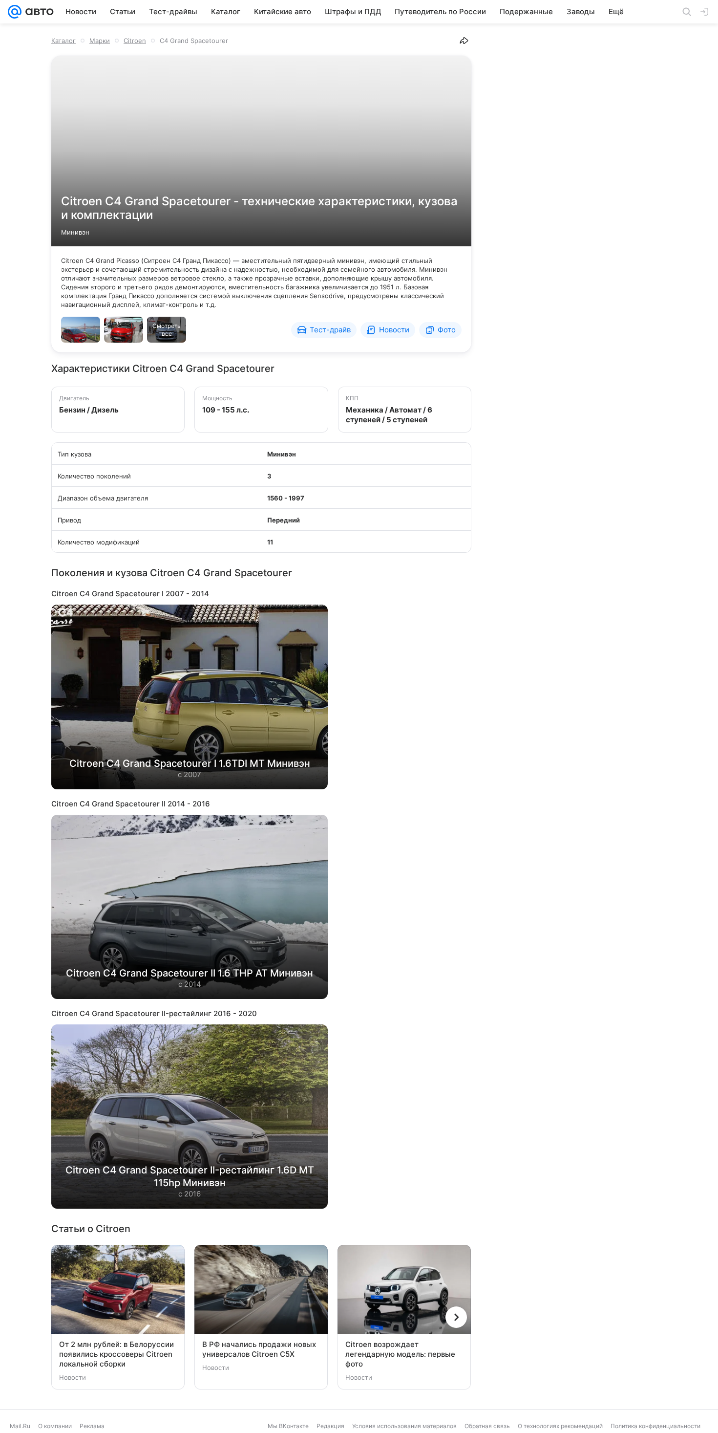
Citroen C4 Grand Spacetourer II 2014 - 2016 (130, 803)
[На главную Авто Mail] (37, 11)
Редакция (330, 1426)
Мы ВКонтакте (288, 1426)
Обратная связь (487, 1426)
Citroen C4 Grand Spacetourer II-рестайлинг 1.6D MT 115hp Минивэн (189, 1176)
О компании (55, 1426)
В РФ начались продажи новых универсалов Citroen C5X (259, 1349)
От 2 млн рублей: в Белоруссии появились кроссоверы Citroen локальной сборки (116, 1354)
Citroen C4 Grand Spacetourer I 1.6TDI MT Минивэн (189, 763)
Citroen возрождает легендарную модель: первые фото (400, 1354)
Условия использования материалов (404, 1426)
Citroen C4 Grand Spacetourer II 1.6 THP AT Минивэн (189, 973)
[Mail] (14, 11)
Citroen (135, 40)
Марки (99, 40)
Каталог (63, 40)
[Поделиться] (464, 40)
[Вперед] (456, 1317)
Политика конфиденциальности (655, 1426)
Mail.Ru (20, 1426)
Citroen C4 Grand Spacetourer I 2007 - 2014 (130, 593)
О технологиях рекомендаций (560, 1426)
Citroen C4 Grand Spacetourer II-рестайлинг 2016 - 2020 (154, 1013)
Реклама (92, 1426)
